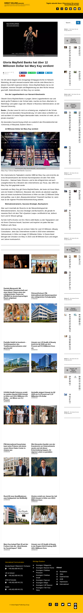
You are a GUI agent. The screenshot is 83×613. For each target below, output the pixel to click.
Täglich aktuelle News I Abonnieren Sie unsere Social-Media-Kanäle (62, 4)
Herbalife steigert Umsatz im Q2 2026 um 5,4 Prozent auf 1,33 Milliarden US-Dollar (43, 394)
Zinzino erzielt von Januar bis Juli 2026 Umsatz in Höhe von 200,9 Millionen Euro (44, 498)
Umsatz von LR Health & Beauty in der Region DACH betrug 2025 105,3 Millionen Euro (43, 546)
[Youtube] (75, 9)
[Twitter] (66, 9)
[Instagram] (62, 9)
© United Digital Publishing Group (19, 605)
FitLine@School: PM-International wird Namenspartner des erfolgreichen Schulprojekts (44, 295)
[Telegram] (79, 9)
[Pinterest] (70, 9)
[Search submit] (78, 22)
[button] (42, 15)
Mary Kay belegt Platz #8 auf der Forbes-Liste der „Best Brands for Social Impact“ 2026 (16, 546)
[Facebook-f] (57, 9)
